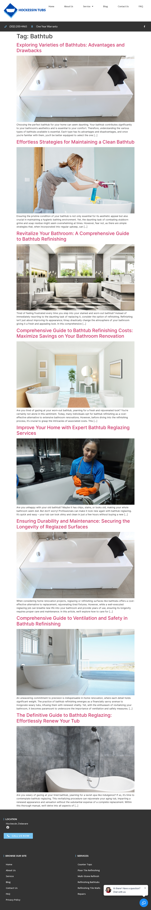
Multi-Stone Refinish (88, 876)
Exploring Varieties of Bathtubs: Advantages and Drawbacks (71, 47)
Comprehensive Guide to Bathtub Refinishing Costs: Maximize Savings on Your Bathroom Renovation (75, 333)
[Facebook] (7, 827)
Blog (105, 6)
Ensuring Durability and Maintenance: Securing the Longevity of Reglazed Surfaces (73, 523)
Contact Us (123, 6)
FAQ (141, 6)
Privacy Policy (13, 899)
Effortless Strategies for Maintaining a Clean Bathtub (75, 142)
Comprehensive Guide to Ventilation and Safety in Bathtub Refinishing (72, 620)
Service (86, 6)
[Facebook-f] (144, 26)
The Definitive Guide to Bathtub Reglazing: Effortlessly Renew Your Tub (64, 718)
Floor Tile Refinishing (89, 870)
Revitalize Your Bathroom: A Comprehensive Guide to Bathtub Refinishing (73, 236)
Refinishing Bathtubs (89, 882)
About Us (68, 6)
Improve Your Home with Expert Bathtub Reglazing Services (73, 430)
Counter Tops (85, 864)
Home (51, 6)
